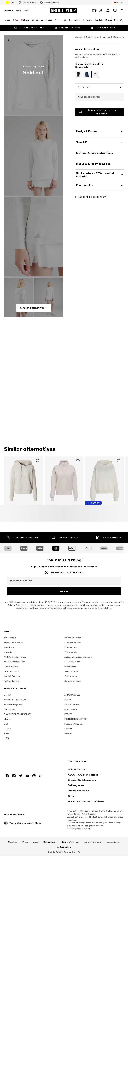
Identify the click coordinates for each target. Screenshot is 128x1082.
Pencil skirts (70, 666)
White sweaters (72, 642)
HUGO (67, 699)
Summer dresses (72, 681)
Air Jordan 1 (10, 637)
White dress (70, 647)
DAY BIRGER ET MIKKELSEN (18, 714)
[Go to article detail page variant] (78, 74)
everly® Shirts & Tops (14, 661)
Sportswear (92, 37)
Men (18, 10)
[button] (99, 87)
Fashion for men (12, 681)
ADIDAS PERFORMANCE (16, 699)
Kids (26, 10)
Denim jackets (11, 666)
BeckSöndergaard (13, 704)
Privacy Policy (15, 605)
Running (118, 37)
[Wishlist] (115, 11)
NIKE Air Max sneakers (15, 657)
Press (25, 842)
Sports (106, 37)
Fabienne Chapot (73, 724)
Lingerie (8, 652)
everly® (7, 695)
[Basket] (122, 11)
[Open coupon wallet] (94, 11)
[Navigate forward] (114, 20)
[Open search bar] (120, 20)
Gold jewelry (70, 676)
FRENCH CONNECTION (76, 719)
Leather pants (11, 671)
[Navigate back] (9, 40)
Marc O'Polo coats (13, 642)
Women (8, 10)
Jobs (35, 842)
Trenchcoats (70, 652)
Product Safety (64, 847)
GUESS (7, 728)
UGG (6, 724)
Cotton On (9, 709)
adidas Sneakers (72, 637)
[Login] (101, 11)
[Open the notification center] (108, 10)
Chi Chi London (71, 704)
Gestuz (68, 728)
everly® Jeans (71, 671)
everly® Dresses (12, 676)
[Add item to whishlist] (38, 461)
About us (12, 842)
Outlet (12, 2)
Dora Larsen (70, 709)
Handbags (9, 647)
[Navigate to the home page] (22, 763)
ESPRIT (68, 714)
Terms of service (70, 842)
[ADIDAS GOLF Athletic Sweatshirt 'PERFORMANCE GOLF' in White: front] (33, 75)
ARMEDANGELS (72, 695)
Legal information (93, 842)
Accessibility (114, 842)
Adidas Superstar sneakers (78, 657)
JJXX (6, 738)
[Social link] (7, 776)
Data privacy (50, 842)
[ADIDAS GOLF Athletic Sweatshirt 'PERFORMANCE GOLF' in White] (33, 236)
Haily (6, 733)
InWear (68, 733)
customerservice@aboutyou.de (32, 608)
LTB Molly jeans (72, 661)
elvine (7, 719)
